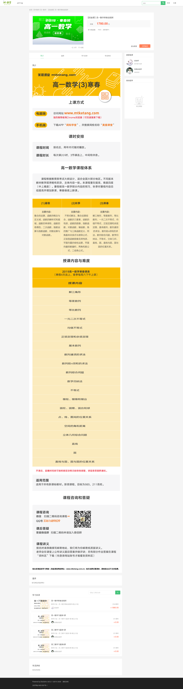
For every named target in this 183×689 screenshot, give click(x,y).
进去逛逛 (134, 46)
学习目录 (84, 56)
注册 (174, 3)
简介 (42, 55)
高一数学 (43, 10)
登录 (168, 3)
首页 (30, 10)
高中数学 (36, 10)
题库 (62, 56)
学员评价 (108, 56)
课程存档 (66, 682)
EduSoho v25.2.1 (46, 682)
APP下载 (20, 3)
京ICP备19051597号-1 (39, 685)
